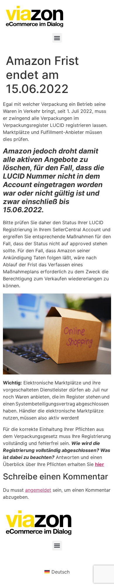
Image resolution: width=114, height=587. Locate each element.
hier (99, 464)
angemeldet (38, 490)
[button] (57, 38)
